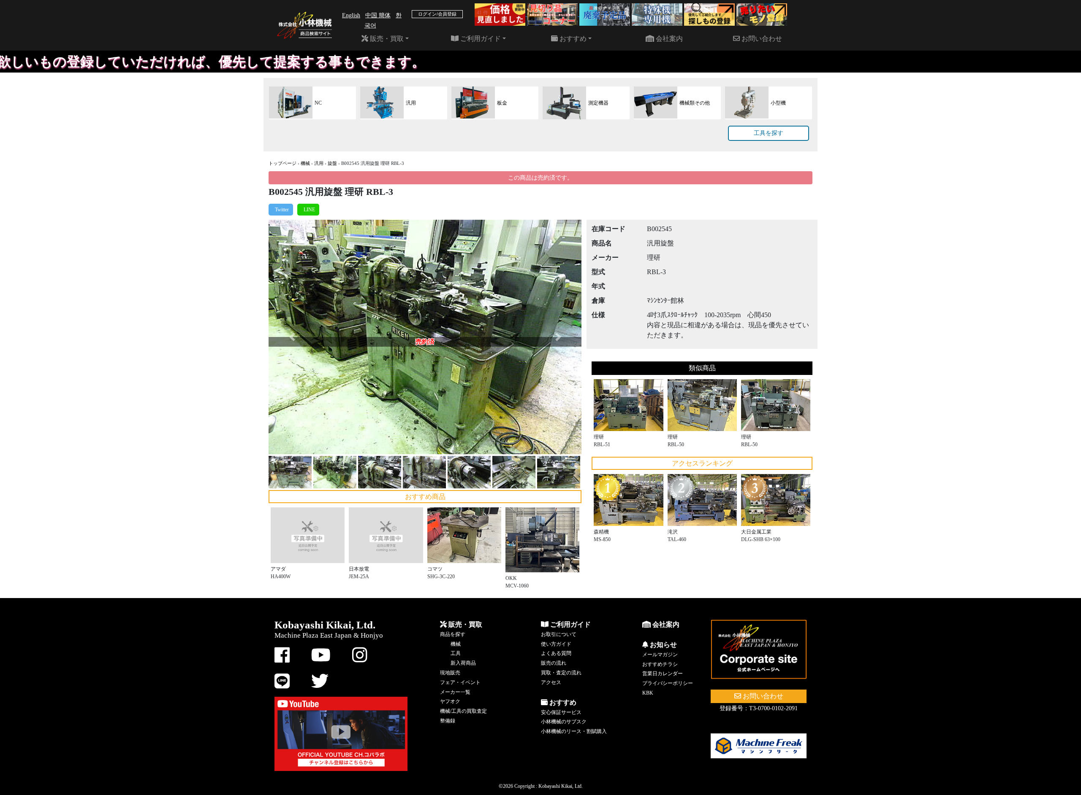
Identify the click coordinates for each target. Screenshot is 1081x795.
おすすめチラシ (660, 664)
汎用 (318, 163)
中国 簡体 (378, 15)
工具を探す (768, 133)
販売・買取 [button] (386, 38)
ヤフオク (450, 701)
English (351, 15)
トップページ (282, 163)
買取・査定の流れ (561, 673)
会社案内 (668, 38)
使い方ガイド (556, 644)
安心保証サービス (561, 712)
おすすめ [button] (572, 38)
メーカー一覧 (455, 692)
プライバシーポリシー (667, 683)
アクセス (551, 682)
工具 (456, 653)
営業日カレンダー (662, 673)
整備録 (447, 721)
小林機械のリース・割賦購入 (574, 731)
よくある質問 (556, 653)
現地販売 (450, 673)
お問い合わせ (761, 38)
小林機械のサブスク (564, 722)
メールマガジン (660, 655)
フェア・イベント (460, 682)
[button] (292, 337)
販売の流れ (553, 663)
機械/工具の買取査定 (463, 711)
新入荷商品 (463, 663)
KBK (647, 693)
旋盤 (332, 163)
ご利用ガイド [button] (480, 38)
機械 (305, 163)
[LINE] (308, 210)
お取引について (558, 634)
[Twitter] (281, 210)
